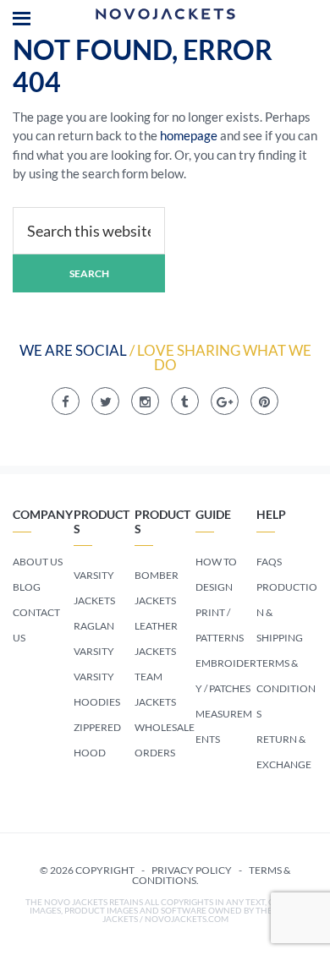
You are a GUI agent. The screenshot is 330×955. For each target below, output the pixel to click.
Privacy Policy (191, 870)
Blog (27, 587)
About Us (38, 561)
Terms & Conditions (286, 688)
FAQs (269, 561)
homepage (188, 135)
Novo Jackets (165, 17)
